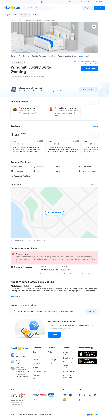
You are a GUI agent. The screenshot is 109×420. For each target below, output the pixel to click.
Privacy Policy (67, 362)
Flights (50, 352)
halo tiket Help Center (68, 353)
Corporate (36, 364)
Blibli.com (36, 379)
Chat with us (20, 356)
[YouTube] (94, 395)
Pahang (19, 21)
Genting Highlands (29, 21)
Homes (13, 21)
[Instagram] (79, 400)
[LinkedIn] (89, 395)
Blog (34, 352)
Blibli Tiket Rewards (75, 2)
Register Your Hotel (69, 372)
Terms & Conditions (66, 367)
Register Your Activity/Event (67, 377)
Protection (36, 375)
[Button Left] (91, 134)
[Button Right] (96, 134)
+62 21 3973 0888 (22, 377)
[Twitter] (84, 395)
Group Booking (68, 358)
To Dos (50, 364)
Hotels (50, 356)
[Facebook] (79, 395)
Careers (35, 360)
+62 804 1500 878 (22, 372)
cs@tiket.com (21, 363)
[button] (54, 212)
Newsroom (36, 356)
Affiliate (35, 367)
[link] (87, 8)
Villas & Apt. (52, 360)
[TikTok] (84, 400)
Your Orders (89, 2)
